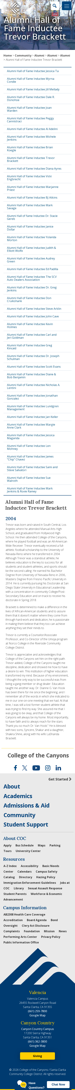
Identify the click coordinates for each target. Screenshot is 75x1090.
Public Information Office (21, 942)
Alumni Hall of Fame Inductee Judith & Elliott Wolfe (31, 249)
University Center (28, 851)
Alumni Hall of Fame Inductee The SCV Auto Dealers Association (32, 278)
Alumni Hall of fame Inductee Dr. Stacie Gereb (32, 217)
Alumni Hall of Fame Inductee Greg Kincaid (29, 346)
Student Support (25, 824)
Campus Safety (46, 871)
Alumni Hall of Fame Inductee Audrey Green (31, 259)
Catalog (9, 877)
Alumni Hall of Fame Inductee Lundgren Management (33, 407)
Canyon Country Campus (37, 1029)
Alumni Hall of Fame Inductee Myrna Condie (30, 80)
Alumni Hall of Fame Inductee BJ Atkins (32, 197)
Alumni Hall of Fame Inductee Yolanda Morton (31, 238)
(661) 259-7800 (37, 1011)
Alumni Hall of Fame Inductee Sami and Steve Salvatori (32, 468)
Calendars (24, 871)
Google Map (37, 1015)
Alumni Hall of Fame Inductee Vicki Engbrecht (29, 177)
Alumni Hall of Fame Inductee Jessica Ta (33, 71)
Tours (7, 851)
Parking (55, 845)
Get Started (58, 779)
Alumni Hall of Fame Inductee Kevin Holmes (30, 325)
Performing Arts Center (20, 937)
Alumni (39, 55)
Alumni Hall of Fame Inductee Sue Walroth (29, 479)
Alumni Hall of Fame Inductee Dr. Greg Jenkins (32, 288)
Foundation (32, 931)
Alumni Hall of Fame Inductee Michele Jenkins (31, 138)
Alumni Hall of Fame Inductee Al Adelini (32, 129)
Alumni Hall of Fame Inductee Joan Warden (29, 109)
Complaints (11, 931)
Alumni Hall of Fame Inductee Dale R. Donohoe (31, 98)
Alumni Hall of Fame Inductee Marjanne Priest (32, 188)
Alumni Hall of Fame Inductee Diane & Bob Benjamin (31, 375)
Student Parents (15, 894)
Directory (25, 877)
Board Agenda (37, 920)
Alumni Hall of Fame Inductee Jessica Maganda (30, 436)
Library (19, 888)
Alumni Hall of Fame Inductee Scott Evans (34, 367)
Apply (7, 845)
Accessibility (29, 866)
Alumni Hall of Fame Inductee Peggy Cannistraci (30, 119)
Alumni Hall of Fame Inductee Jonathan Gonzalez (32, 397)
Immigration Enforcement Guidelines (29, 883)
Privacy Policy (50, 937)
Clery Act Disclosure (36, 926)
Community (23, 55)
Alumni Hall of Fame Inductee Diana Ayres (34, 168)
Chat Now (58, 1084)
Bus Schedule (25, 845)
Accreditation (13, 920)
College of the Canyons (38, 755)
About (11, 786)
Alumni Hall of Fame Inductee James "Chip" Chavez (30, 458)
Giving (37, 1056)
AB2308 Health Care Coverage (24, 914)
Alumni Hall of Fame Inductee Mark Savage (30, 206)
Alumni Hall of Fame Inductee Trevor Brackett (31, 159)
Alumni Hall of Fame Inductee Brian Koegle (30, 148)
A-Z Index (10, 866)
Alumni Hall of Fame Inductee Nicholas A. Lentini (33, 386)
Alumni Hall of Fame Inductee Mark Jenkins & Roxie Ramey (30, 489)
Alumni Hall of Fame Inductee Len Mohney (29, 447)
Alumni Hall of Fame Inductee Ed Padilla (32, 269)
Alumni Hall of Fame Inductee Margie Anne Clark (31, 426)
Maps (41, 845)
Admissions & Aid (26, 805)
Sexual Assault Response (45, 888)
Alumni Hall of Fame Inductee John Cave (33, 316)
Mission (49, 931)
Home (7, 55)
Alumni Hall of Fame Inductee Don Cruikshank (29, 299)
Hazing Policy (45, 877)
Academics (17, 796)
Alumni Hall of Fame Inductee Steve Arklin (34, 309)
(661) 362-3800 (37, 1041)
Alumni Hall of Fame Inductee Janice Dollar (30, 228)
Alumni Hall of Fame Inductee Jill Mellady (33, 89)
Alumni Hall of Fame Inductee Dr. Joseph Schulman (33, 357)
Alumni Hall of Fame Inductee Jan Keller (32, 417)
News (63, 931)
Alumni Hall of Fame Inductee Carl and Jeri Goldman (32, 336)
